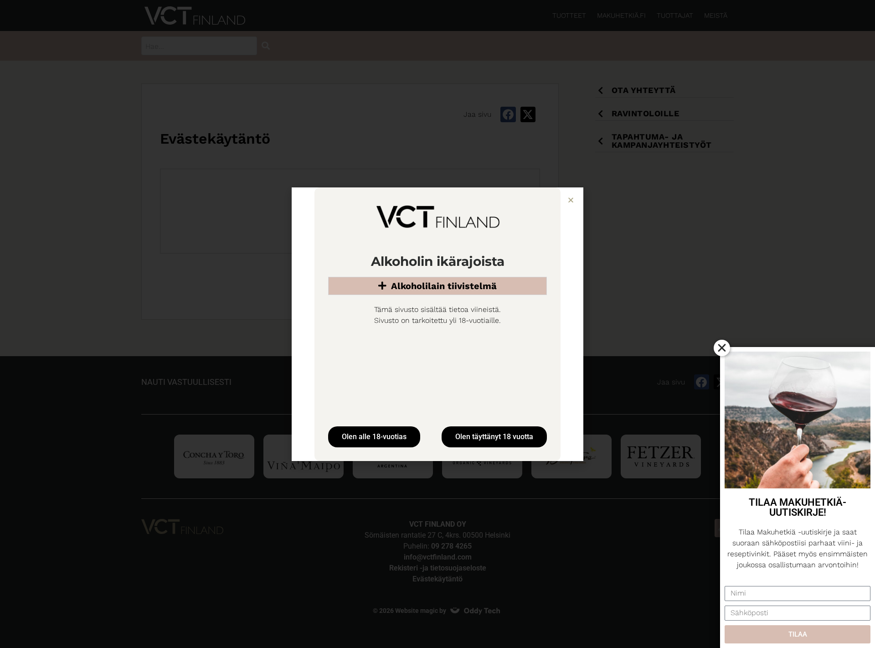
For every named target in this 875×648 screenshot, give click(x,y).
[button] (570, 200)
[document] (437, 324)
